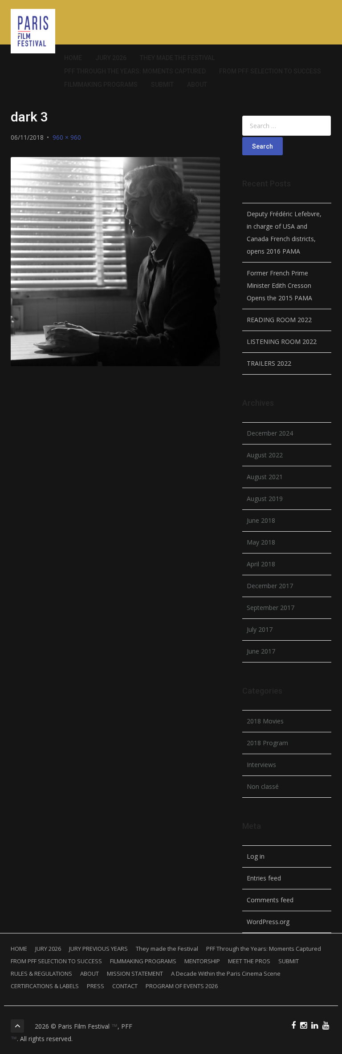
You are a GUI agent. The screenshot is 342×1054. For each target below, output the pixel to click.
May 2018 (261, 542)
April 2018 (261, 564)
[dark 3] (115, 261)
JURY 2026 (110, 57)
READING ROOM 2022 (279, 319)
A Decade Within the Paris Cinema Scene (226, 973)
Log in (256, 856)
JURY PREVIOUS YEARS (98, 949)
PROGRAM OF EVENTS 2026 (182, 986)
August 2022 (265, 455)
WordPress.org (268, 921)
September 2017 (270, 607)
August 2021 (265, 476)
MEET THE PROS (249, 961)
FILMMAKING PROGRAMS (101, 84)
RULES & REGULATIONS (41, 973)
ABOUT (197, 84)
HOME (73, 57)
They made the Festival (177, 57)
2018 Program (267, 743)
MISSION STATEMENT (135, 973)
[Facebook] (293, 1025)
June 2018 (261, 520)
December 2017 (270, 586)
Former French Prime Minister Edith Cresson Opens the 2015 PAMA (279, 285)
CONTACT (125, 986)
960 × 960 (67, 137)
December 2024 (270, 433)
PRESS (95, 986)
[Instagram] (303, 1025)
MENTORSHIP (202, 961)
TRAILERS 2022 (269, 363)
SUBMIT (162, 84)
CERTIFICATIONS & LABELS (45, 986)
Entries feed (264, 878)
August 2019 (265, 498)
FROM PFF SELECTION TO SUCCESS (270, 71)
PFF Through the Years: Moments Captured (135, 71)
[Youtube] (325, 1025)
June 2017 (261, 651)
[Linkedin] (314, 1025)
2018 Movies (265, 721)
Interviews (261, 764)
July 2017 (260, 629)
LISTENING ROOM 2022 (282, 341)
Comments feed (270, 900)
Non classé (263, 786)
